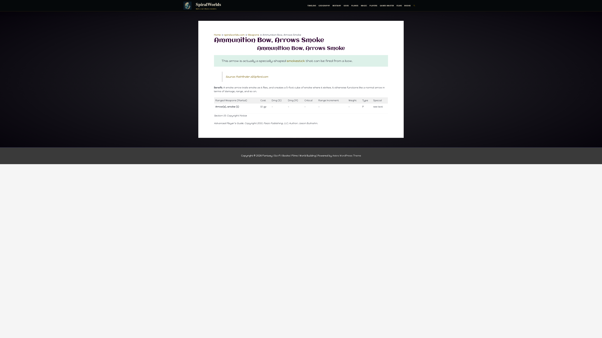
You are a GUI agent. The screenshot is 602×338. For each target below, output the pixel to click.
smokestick (296, 61)
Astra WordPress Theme (347, 155)
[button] (414, 6)
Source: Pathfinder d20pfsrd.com (247, 76)
